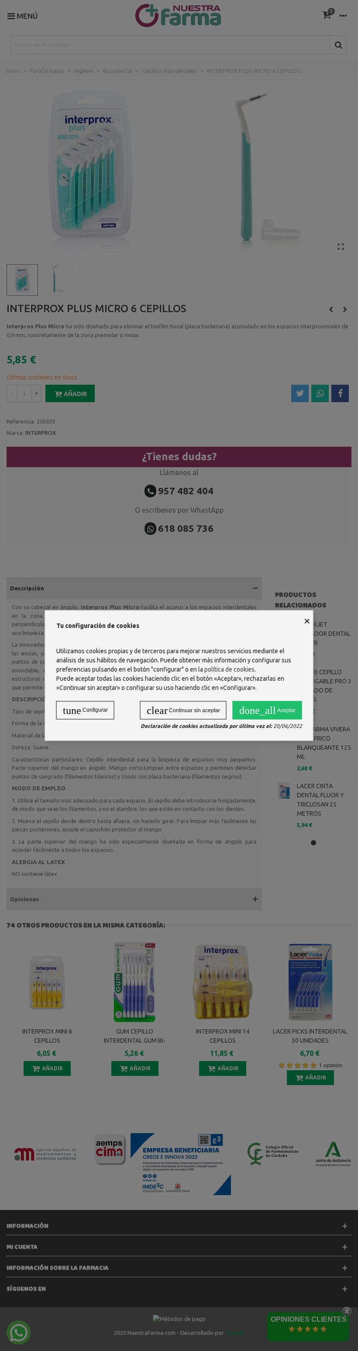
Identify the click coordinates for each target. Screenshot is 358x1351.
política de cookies (229, 669)
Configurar (85, 710)
